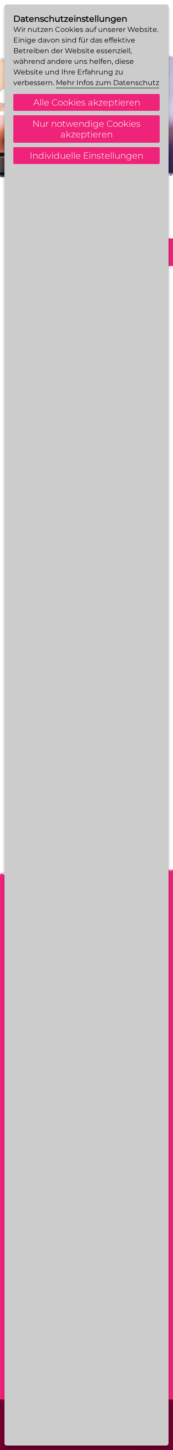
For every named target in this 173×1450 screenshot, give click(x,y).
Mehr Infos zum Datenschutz (107, 82)
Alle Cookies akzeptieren (86, 102)
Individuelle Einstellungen (86, 155)
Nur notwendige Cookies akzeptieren (86, 129)
